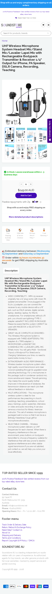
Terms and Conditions (11, 538)
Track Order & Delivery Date (14, 525)
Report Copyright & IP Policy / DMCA (18, 541)
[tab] (11, 271)
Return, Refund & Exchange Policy (16, 527)
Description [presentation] (11, 270)
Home (4, 41)
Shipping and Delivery (11, 535)
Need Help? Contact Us (12, 530)
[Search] (48, 33)
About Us (6, 533)
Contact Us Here (49, 130)
